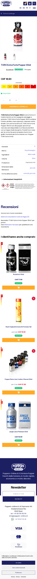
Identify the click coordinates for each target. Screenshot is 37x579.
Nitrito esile (31, 154)
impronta (23, 576)
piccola (32, 168)
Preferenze (18, 572)
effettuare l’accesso (11, 225)
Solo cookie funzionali (18, 567)
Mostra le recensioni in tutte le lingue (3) (15, 217)
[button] (18, 179)
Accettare (18, 562)
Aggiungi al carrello (18, 106)
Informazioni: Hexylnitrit (12, 179)
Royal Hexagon (30, 150)
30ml (33, 158)
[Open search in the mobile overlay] (34, 3)
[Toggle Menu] (34, 8)
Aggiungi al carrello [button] (18, 288)
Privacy (13, 576)
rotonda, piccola (29, 173)
